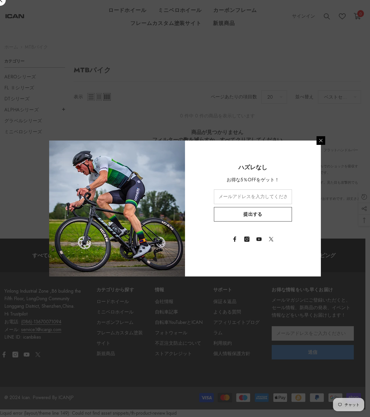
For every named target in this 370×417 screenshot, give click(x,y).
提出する (252, 214)
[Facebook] (235, 239)
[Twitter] (271, 239)
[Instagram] (247, 239)
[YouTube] (259, 239)
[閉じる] (321, 140)
